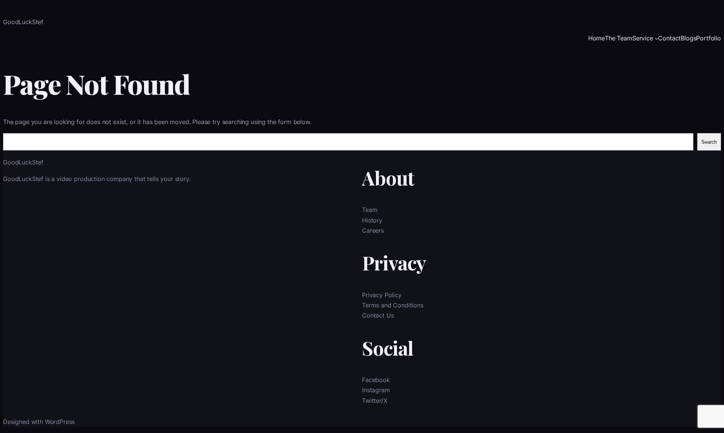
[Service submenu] (656, 38)
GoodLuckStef (23, 22)
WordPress (60, 421)
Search (709, 142)
